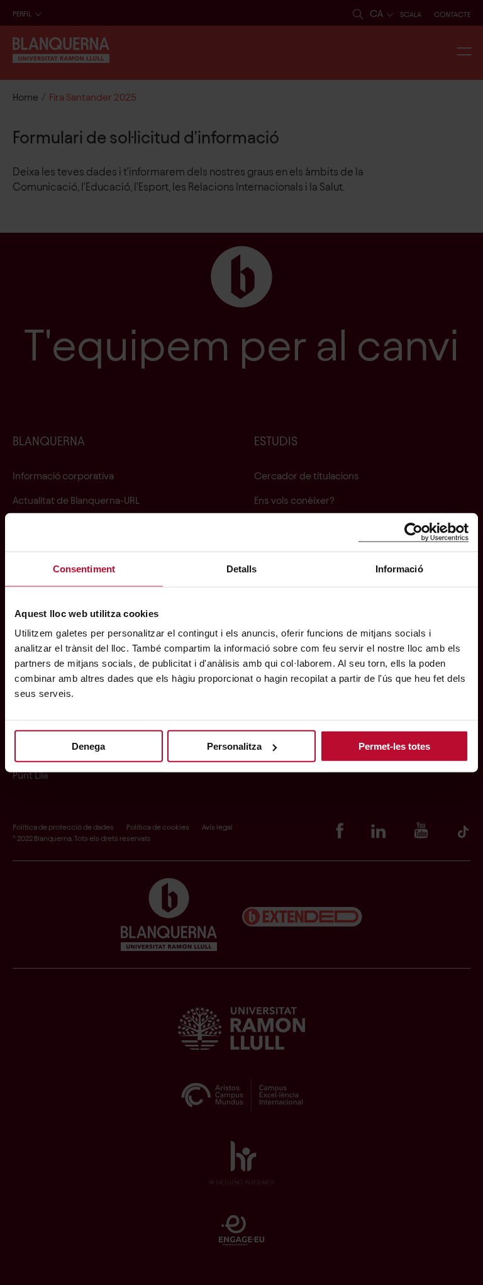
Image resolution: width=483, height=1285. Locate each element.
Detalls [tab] (241, 568)
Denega (88, 746)
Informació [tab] (399, 568)
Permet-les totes (394, 746)
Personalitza (234, 746)
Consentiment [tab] (84, 568)
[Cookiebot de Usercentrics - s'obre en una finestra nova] (413, 532)
